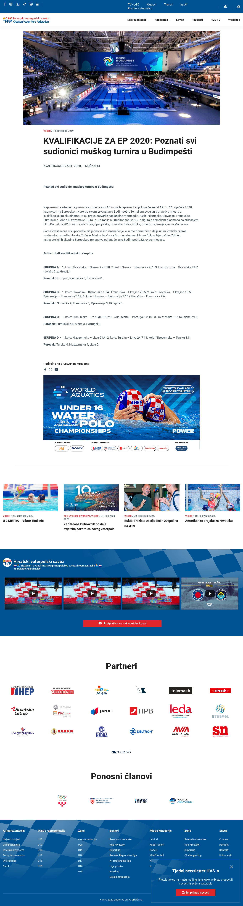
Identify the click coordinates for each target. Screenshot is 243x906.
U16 (40, 860)
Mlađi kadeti (157, 855)
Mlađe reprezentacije (51, 830)
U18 (40, 850)
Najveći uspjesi (11, 839)
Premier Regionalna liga (123, 855)
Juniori (154, 839)
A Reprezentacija (14, 830)
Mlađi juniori (157, 844)
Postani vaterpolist (139, 8)
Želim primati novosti (195, 892)
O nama (223, 839)
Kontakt (223, 850)
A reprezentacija (87, 839)
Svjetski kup (9, 860)
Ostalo (6, 866)
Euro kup (114, 871)
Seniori (114, 830)
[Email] (56, 369)
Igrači (183, 4)
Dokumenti (225, 855)
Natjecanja (161, 20)
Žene (81, 830)
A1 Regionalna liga (120, 860)
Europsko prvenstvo (14, 855)
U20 (40, 839)
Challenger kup (193, 855)
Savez (180, 20)
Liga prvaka (116, 866)
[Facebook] (45, 369)
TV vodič (133, 4)
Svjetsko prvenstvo (13, 850)
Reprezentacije (137, 20)
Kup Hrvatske (117, 844)
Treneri (168, 4)
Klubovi (151, 4)
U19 (40, 844)
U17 (40, 855)
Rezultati (197, 20)
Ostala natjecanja (120, 876)
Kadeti (153, 850)
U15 (40, 866)
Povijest (224, 844)
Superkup (115, 850)
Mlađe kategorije (161, 830)
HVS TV (215, 20)
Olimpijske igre (11, 844)
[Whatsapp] (50, 369)
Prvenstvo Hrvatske (121, 839)
